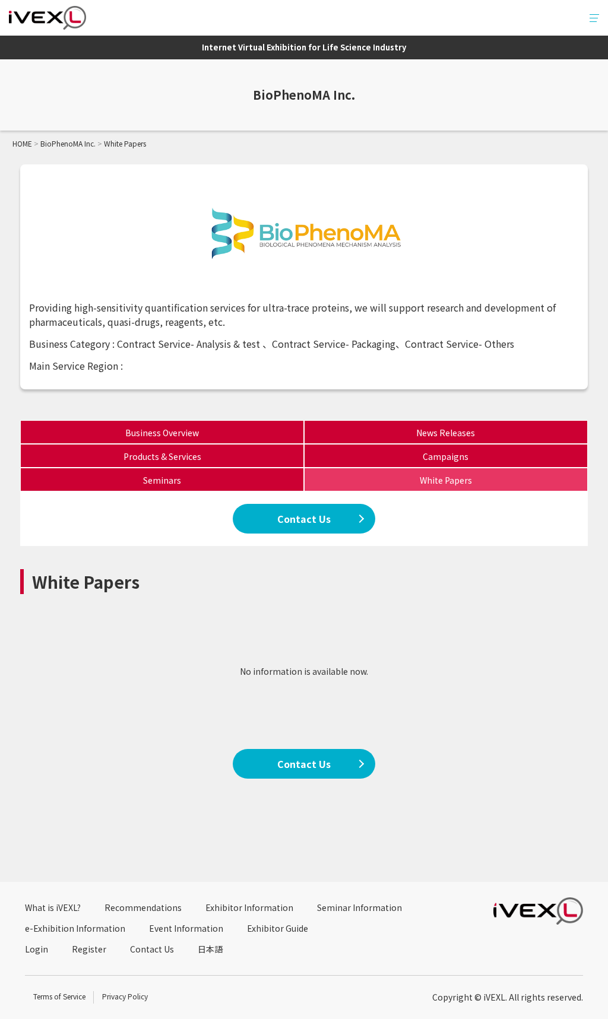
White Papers (446, 480)
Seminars (162, 480)
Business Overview (162, 433)
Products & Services (162, 456)
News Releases (445, 433)
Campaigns (445, 456)
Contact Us (304, 519)
